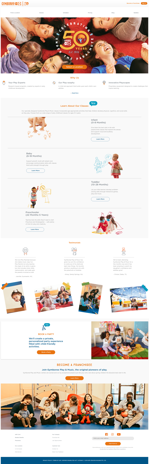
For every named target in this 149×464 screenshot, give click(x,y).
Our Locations (18, 445)
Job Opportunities (57, 440)
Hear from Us (113, 443)
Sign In (144, 3)
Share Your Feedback (57, 451)
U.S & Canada (18, 448)
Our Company (55, 434)
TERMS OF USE (57, 460)
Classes (41, 12)
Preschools (18, 440)
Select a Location (74, 67)
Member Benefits (19, 437)
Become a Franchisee (133, 3)
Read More (75, 93)
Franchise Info (55, 437)
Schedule (66, 12)
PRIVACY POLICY (47, 460)
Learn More (100, 139)
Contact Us (55, 448)
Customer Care (56, 445)
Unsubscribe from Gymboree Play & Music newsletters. (113, 449)
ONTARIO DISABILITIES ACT (69, 460)
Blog (113, 12)
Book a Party (46, 352)
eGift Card (17, 434)
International (18, 451)
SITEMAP (80, 460)
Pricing (90, 12)
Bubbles (136, 12)
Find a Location (15, 12)
